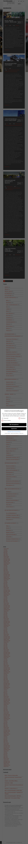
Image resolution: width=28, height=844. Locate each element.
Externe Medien (7, 420)
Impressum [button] (21, 433)
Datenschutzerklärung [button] (15, 433)
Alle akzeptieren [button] (14, 424)
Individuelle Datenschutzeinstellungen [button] (14, 431)
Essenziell (6, 418)
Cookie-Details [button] (7, 433)
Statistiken (23, 418)
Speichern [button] (14, 428)
